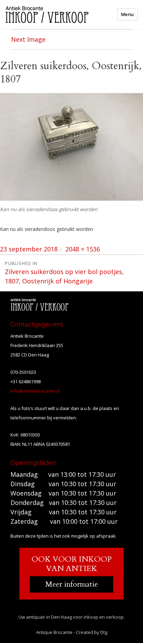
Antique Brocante (54, 632)
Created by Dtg (91, 632)
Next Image (28, 39)
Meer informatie (71, 584)
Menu (127, 14)
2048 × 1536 (82, 249)
